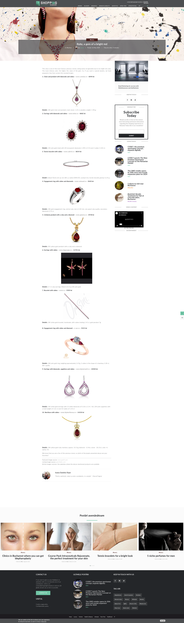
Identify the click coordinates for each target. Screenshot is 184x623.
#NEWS (80, 5)
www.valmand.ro (80, 181)
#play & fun (118, 603)
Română (146, 3)
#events (142, 599)
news (70, 616)
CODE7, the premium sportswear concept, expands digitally (136, 148)
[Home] (46, 3)
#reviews (138, 595)
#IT (139, 5)
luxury (75, 616)
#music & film (133, 603)
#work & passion (128, 595)
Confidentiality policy (42, 606)
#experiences (118, 595)
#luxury (127, 599)
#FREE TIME (123, 5)
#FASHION (94, 5)
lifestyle (96, 616)
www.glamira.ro (81, 215)
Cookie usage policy (42, 604)
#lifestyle (134, 599)
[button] (90, 565)
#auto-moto (126, 608)
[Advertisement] (73, 62)
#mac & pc (117, 608)
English (146, 2)
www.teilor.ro (73, 113)
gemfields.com (61, 462)
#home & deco (118, 599)
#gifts (125, 603)
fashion (69, 47)
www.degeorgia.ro (65, 250)
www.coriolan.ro (81, 76)
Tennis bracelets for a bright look (115, 556)
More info (43, 621)
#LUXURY (86, 5)
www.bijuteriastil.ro (83, 369)
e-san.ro (77, 328)
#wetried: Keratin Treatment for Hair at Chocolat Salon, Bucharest (136, 196)
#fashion (134, 608)
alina (22, 561)
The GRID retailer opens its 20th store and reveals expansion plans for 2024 (137, 172)
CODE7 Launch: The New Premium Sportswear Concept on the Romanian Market (138, 160)
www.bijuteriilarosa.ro (68, 412)
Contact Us (43, 592)
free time (102, 616)
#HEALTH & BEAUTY (104, 5)
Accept (163, 620)
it (114, 616)
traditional (109, 616)
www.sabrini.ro (69, 151)
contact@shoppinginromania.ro (135, 2)
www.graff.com (63, 460)
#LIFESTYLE (115, 5)
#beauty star (143, 603)
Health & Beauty (88, 616)
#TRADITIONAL (133, 5)
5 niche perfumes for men (161, 556)
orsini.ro (62, 290)
